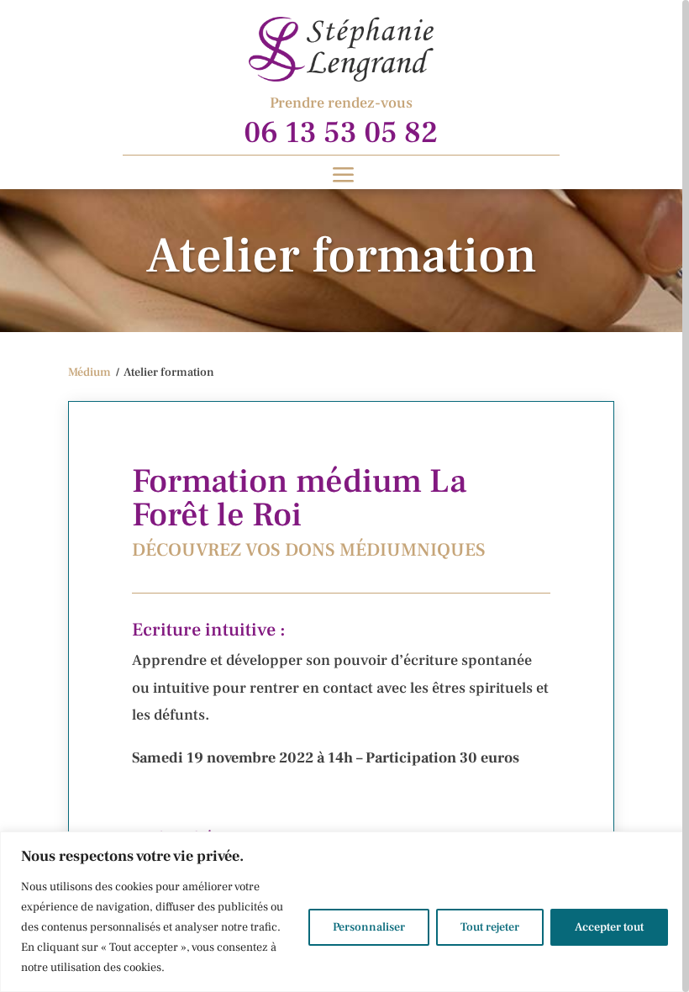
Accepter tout (609, 927)
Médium (89, 372)
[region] (344, 496)
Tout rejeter (489, 927)
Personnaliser (369, 927)
